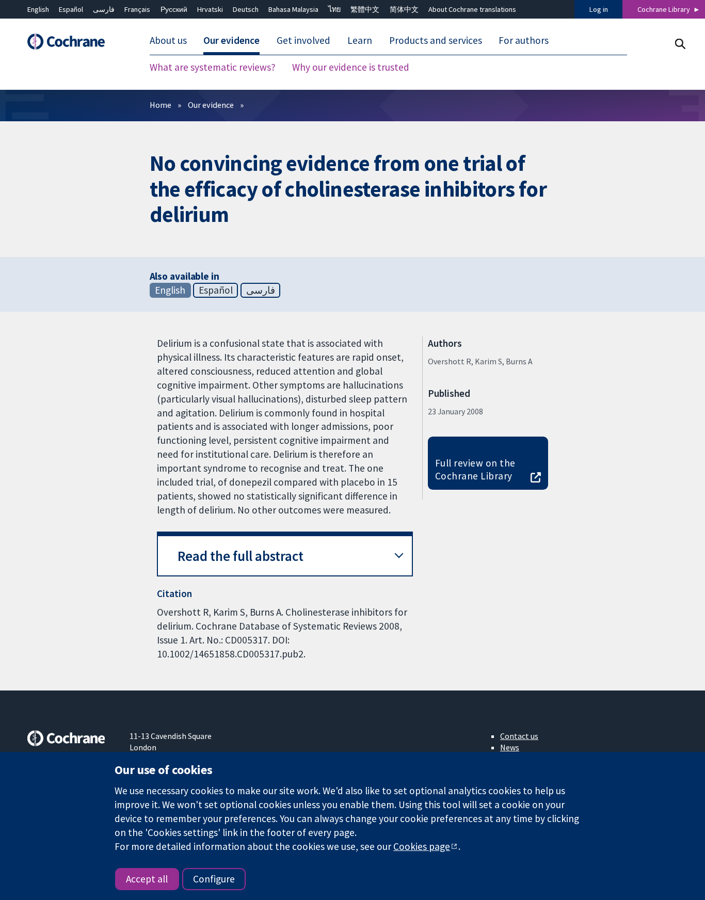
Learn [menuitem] (359, 40)
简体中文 (404, 9)
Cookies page (421, 846)
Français (137, 9)
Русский (174, 9)
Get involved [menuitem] (303, 40)
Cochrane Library (663, 9)
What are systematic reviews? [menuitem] (213, 67)
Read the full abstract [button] (240, 556)
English (38, 9)
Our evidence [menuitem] (231, 40)
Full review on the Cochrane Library (475, 469)
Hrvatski (210, 9)
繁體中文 (364, 9)
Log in (598, 9)
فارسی (104, 9)
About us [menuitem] (168, 40)
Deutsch (246, 9)
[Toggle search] (680, 44)
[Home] (71, 42)
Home (160, 105)
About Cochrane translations (472, 9)
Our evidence (211, 105)
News (509, 747)
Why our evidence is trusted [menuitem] (350, 67)
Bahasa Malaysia (293, 9)
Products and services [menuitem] (435, 40)
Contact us (519, 736)
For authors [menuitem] (524, 40)
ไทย (334, 9)
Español (71, 9)
